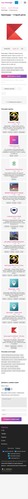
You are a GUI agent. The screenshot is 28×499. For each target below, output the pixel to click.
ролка (16, 155)
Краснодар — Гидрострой (14, 312)
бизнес (5, 132)
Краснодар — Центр (14, 122)
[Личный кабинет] (20, 2)
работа (15, 132)
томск (19, 202)
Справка (3, 437)
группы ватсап (8, 451)
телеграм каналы (14, 456)
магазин (14, 179)
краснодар (21, 132)
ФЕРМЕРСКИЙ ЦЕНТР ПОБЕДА (14, 193)
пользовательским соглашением (16, 465)
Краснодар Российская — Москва (14, 336)
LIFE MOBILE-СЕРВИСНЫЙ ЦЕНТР (14, 242)
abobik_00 (15, 48)
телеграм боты (14, 458)
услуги (21, 226)
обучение (7, 226)
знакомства (13, 346)
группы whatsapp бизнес (7, 67)
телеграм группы (14, 453)
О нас (2, 430)
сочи (22, 251)
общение (16, 275)
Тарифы (3, 433)
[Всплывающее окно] (19, 88)
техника (12, 251)
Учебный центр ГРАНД (14, 216)
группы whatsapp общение (13, 70)
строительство (14, 226)
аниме (11, 155)
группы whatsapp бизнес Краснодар (10, 355)
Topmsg (4, 427)
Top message (6, 2)
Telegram (17, 448)
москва (14, 228)
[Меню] (25, 2)
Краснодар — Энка (14, 289)
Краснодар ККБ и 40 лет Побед (14, 265)
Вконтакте (11, 448)
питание (14, 202)
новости (10, 132)
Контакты (4, 444)
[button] (3, 390)
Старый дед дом (14, 146)
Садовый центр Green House (14, 169)
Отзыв (3, 440)
